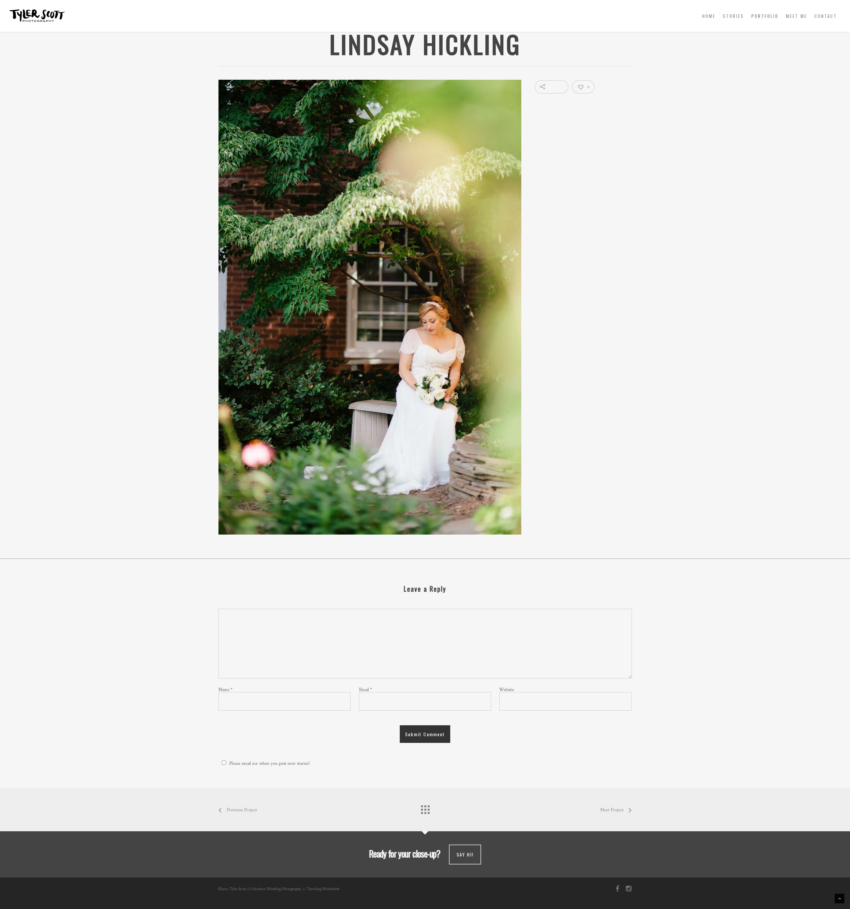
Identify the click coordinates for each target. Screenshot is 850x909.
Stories (733, 16)
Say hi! (465, 854)
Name (225, 689)
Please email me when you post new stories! (269, 763)
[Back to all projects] (425, 808)
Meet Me (796, 16)
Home (709, 16)
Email (365, 689)
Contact (825, 16)
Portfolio (765, 16)
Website (506, 689)
